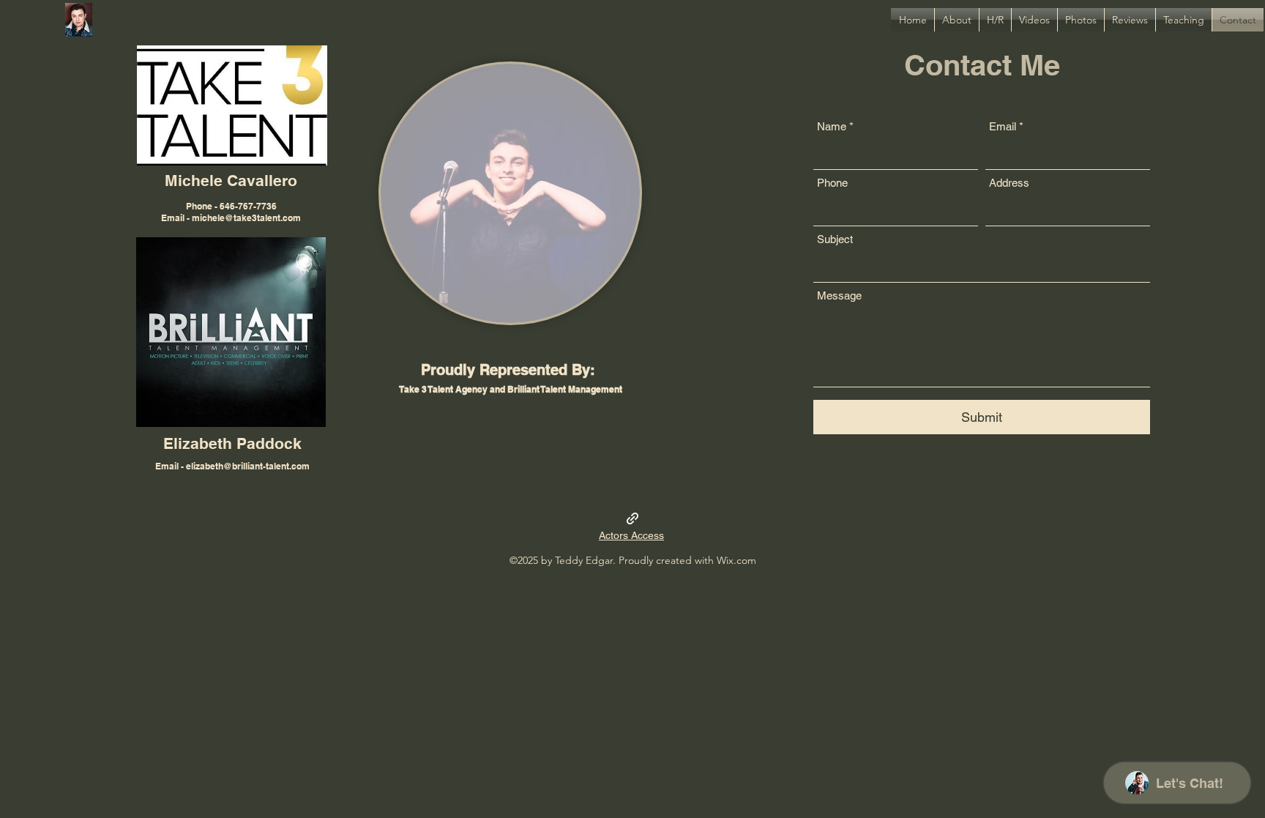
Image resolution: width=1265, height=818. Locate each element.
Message (839, 295)
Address (1009, 182)
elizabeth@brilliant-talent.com (248, 466)
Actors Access (631, 535)
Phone (832, 182)
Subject (835, 239)
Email (1002, 126)
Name (831, 126)
